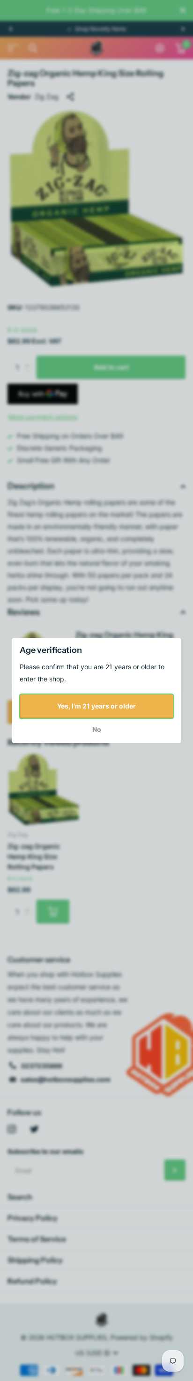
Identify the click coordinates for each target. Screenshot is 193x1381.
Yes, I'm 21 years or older (96, 706)
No (96, 729)
